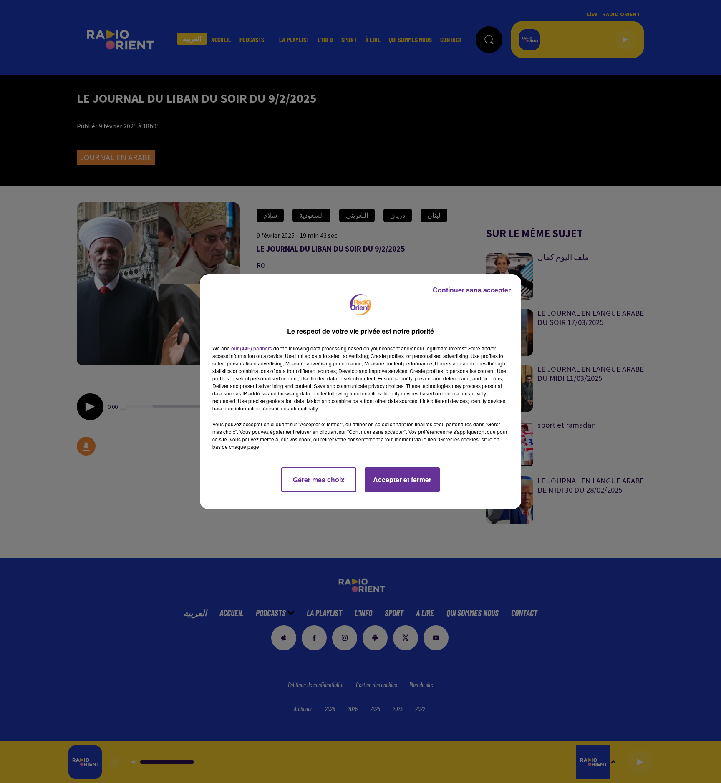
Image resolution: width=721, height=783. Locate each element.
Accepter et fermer (402, 479)
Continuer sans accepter (472, 290)
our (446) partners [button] (251, 348)
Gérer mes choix (319, 479)
